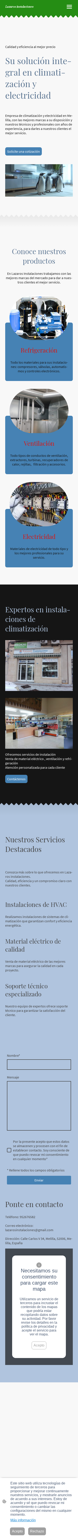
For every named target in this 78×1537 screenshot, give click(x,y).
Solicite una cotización (23, 151)
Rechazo (37, 1531)
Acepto (39, 1345)
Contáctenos (16, 779)
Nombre (13, 1055)
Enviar (39, 1180)
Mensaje (13, 1077)
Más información (23, 1520)
